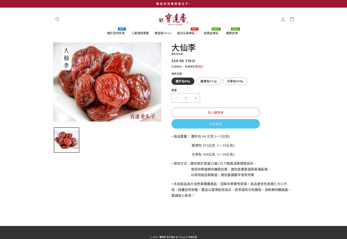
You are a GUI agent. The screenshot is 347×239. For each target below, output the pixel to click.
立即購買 (215, 124)
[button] (57, 19)
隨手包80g (183, 81)
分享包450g (235, 81)
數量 (174, 90)
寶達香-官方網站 (167, 237)
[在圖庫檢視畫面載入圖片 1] (66, 140)
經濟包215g (209, 81)
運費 (200, 66)
